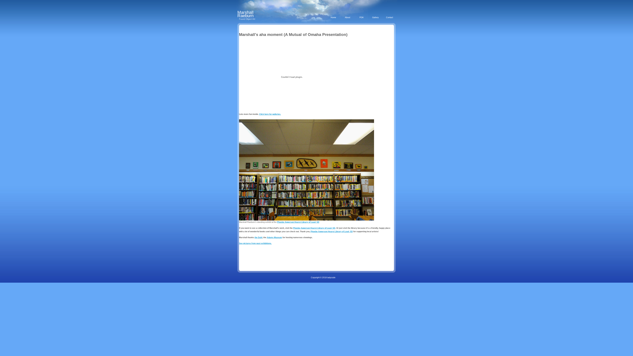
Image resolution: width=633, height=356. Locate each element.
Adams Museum (274, 237)
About (347, 17)
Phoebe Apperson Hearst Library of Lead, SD (298, 222)
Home (333, 17)
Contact (389, 17)
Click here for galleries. (270, 114)
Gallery (375, 17)
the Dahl (258, 237)
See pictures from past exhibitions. (255, 243)
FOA (361, 17)
